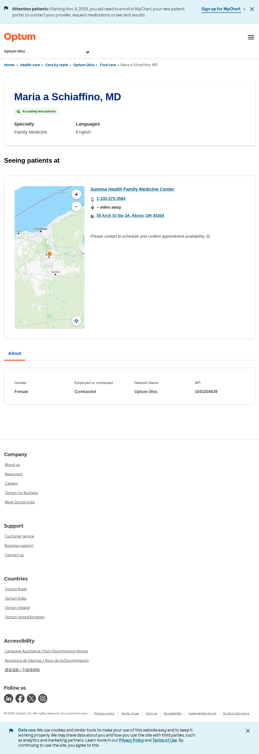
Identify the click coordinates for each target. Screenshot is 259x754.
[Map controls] (76, 321)
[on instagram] (42, 698)
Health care (30, 65)
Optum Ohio (14, 51)
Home (9, 65)
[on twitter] (31, 698)
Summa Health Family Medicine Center (132, 189)
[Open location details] (49, 254)
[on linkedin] (8, 698)
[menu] (251, 37)
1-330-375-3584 (111, 199)
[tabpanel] (129, 386)
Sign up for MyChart (221, 9)
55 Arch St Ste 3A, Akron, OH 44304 (130, 215)
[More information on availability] (208, 236)
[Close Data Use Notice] (248, 731)
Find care (108, 65)
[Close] (252, 9)
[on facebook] (20, 698)
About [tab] (14, 353)
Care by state (56, 65)
